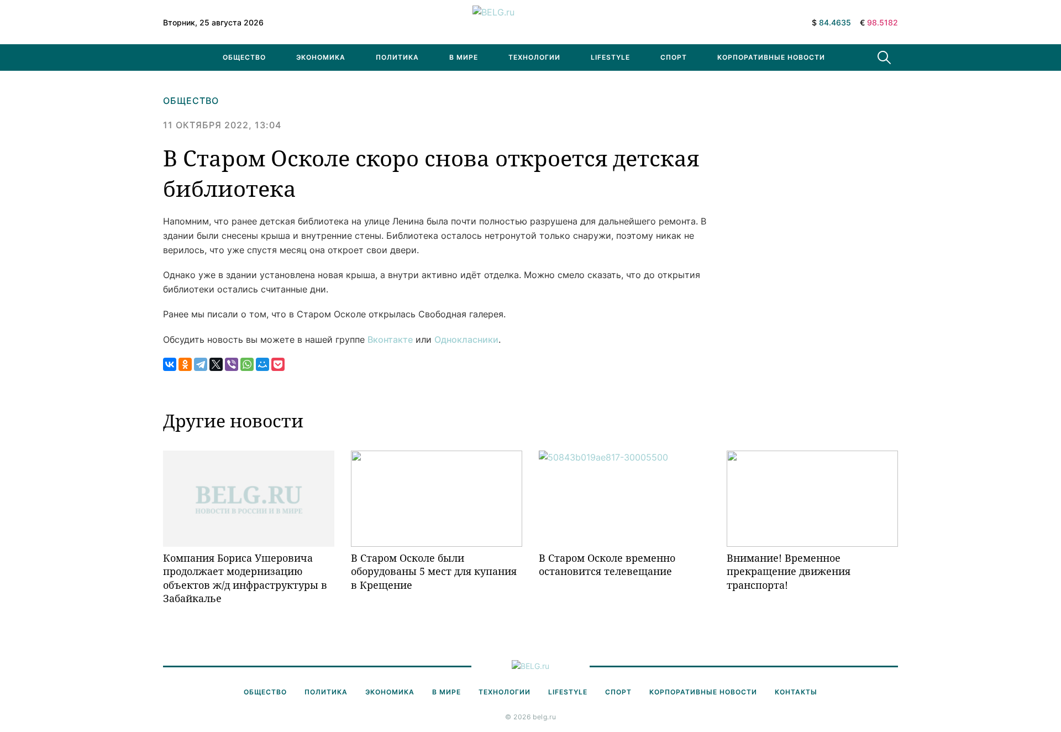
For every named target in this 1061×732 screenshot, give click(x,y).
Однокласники (466, 339)
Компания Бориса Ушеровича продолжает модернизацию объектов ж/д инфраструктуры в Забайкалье (245, 578)
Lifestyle (610, 57)
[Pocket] (278, 364)
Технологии (534, 57)
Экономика (320, 57)
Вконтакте (390, 339)
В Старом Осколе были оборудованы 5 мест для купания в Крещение (434, 571)
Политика (397, 57)
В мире (463, 57)
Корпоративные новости (771, 57)
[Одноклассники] (185, 364)
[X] (216, 364)
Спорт (673, 57)
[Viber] (231, 364)
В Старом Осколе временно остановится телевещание (607, 564)
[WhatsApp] (247, 364)
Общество (244, 57)
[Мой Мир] (262, 364)
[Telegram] (200, 364)
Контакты (796, 692)
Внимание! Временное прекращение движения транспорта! (788, 571)
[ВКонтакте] (169, 364)
